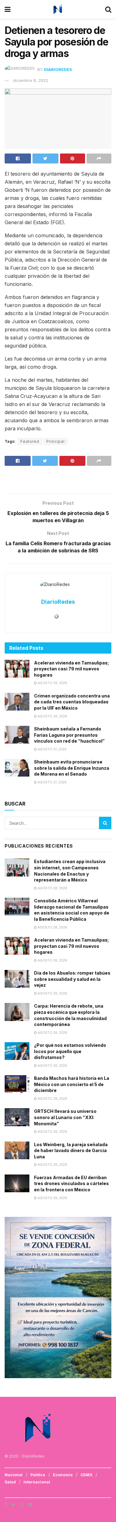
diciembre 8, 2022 (30, 80)
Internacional (37, 1482)
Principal (55, 441)
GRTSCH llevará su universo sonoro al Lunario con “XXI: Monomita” (65, 1117)
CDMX (86, 1474)
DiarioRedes (58, 69)
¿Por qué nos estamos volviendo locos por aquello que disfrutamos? (70, 1051)
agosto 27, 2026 (52, 749)
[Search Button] (105, 823)
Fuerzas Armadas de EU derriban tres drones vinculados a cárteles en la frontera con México (71, 1183)
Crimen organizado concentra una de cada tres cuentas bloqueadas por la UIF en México (72, 702)
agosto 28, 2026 (52, 683)
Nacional (14, 1474)
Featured (29, 441)
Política (37, 1474)
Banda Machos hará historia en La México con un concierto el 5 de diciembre (71, 1084)
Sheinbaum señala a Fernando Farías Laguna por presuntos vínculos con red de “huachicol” (69, 735)
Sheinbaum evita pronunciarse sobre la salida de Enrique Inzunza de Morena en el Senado (71, 768)
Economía (63, 1474)
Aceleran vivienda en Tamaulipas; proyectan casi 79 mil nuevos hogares (71, 669)
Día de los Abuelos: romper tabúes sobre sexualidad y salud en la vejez (72, 979)
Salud (10, 1482)
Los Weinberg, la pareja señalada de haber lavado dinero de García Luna (71, 1150)
